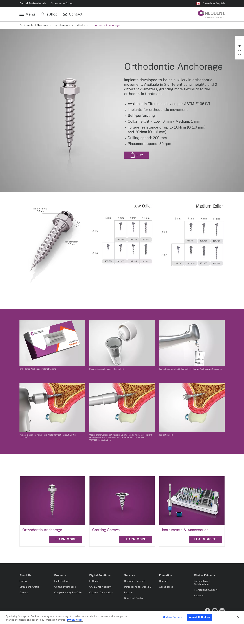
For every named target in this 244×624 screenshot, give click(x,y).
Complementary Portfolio (69, 25)
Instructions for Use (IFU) (138, 587)
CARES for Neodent (100, 587)
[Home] (20, 25)
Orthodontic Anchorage (104, 25)
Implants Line (61, 581)
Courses (163, 581)
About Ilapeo (166, 587)
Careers (23, 593)
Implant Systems (37, 25)
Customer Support (134, 581)
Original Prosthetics (65, 587)
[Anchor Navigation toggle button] (239, 41)
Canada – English (214, 3)
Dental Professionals (32, 3)
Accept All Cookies (199, 617)
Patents (128, 593)
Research (199, 596)
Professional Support (205, 590)
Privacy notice (75, 620)
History (23, 581)
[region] (122, 617)
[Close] (238, 617)
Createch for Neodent (101, 593)
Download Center (133, 598)
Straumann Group (62, 3)
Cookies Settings (172, 617)
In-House (94, 581)
